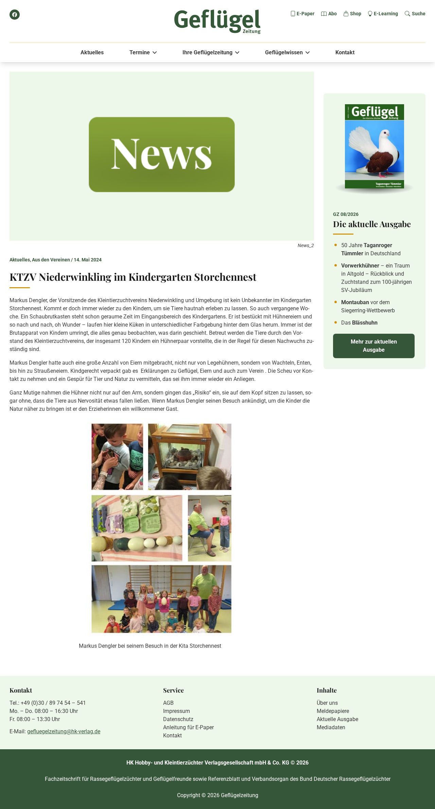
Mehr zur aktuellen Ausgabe (374, 345)
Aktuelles (92, 52)
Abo (332, 13)
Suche (418, 13)
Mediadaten (331, 727)
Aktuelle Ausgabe (337, 719)
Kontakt (344, 52)
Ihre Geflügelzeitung (207, 52)
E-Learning (386, 13)
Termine (139, 52)
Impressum (176, 711)
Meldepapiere (333, 711)
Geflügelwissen (284, 52)
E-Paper (305, 13)
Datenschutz (178, 719)
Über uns (327, 703)
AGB (168, 703)
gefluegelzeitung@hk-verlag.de (63, 731)
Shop (355, 13)
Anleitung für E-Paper (188, 727)
